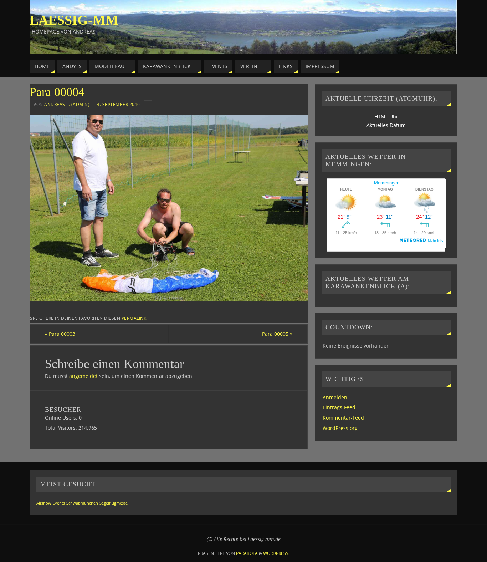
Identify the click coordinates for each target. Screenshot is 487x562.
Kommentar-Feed (343, 417)
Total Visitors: (61, 427)
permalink (134, 318)
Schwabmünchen (82, 503)
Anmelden (335, 397)
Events (59, 503)
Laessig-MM (74, 20)
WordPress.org (340, 428)
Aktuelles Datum (386, 125)
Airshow (43, 503)
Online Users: (62, 417)
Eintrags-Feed (339, 407)
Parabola (247, 553)
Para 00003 (60, 333)
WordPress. (276, 553)
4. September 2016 (118, 104)
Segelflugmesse (113, 503)
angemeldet (83, 376)
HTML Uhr (386, 116)
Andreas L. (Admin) (66, 104)
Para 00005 (277, 333)
